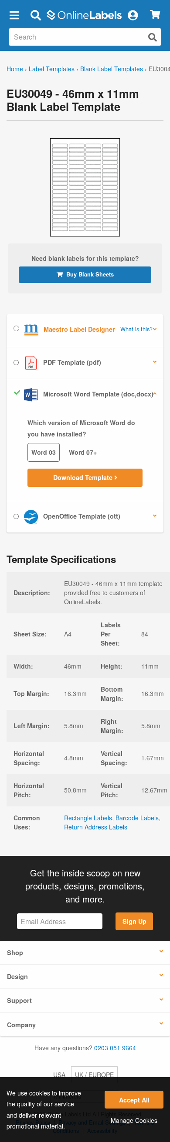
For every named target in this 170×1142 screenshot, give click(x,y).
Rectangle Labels (88, 817)
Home (15, 68)
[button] (13, 14)
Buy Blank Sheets (90, 274)
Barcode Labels (137, 817)
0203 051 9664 (115, 1047)
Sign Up (134, 921)
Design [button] (17, 976)
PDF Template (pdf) (71, 362)
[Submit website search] (152, 37)
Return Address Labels (95, 826)
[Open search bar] (35, 14)
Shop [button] (15, 952)
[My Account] (132, 14)
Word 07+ (83, 452)
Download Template (83, 477)
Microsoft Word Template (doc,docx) (97, 394)
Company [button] (21, 1024)
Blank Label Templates (111, 68)
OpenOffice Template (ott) (80, 516)
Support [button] (19, 1000)
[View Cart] (155, 15)
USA (59, 1074)
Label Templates (52, 68)
